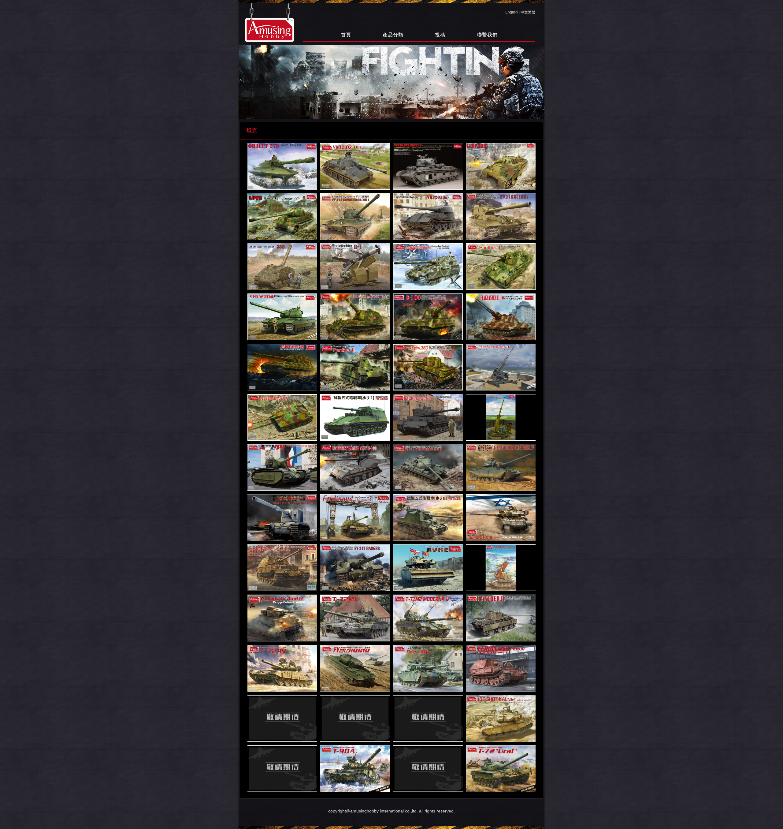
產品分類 (393, 34)
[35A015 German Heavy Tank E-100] (428, 316)
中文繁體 (528, 12)
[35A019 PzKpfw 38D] (428, 367)
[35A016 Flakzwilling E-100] (501, 316)
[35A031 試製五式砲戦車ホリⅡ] (428, 517)
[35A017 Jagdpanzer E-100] (282, 367)
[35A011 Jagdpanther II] (428, 266)
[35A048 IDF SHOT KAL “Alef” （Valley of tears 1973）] (501, 718)
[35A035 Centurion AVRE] (428, 567)
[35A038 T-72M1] (355, 618)
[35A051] (428, 768)
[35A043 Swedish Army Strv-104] (428, 668)
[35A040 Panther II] (501, 618)
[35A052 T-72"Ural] (501, 768)
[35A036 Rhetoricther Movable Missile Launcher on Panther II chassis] (501, 567)
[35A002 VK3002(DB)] (355, 166)
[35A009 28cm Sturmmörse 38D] (282, 266)
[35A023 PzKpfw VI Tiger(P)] (428, 417)
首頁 (346, 34)
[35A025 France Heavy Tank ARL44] (282, 467)
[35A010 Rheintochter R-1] (355, 266)
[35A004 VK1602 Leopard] (501, 166)
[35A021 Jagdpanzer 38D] (282, 417)
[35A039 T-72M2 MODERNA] (428, 618)
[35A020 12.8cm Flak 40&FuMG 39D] (501, 367)
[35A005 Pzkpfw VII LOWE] (282, 216)
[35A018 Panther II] (355, 367)
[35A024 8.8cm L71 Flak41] (501, 417)
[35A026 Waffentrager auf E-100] (355, 467)
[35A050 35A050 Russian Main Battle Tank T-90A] (355, 768)
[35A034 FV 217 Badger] (355, 567)
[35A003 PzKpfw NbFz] (428, 166)
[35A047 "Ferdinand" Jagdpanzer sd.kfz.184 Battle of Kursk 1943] (428, 718)
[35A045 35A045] (282, 718)
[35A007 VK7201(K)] (428, 216)
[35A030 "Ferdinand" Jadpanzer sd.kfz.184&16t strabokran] (355, 517)
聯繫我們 (487, 34)
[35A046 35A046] (355, 718)
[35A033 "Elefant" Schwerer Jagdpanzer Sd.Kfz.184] (282, 567)
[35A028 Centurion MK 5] (501, 467)
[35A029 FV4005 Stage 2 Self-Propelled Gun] (282, 517)
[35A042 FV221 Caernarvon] (355, 668)
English (511, 12)
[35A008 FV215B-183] (501, 216)
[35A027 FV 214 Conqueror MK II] (428, 467)
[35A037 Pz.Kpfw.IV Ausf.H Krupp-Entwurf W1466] (282, 618)
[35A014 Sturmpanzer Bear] (355, 316)
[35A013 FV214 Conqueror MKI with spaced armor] (282, 316)
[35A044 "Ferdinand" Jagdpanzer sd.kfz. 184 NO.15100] (501, 668)
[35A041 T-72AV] (282, 668)
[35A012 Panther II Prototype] (501, 266)
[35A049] (282, 768)
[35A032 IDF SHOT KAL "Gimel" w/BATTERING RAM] (501, 517)
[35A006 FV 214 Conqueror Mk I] (355, 216)
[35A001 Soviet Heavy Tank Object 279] (282, 166)
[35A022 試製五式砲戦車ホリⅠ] (355, 417)
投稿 (440, 34)
